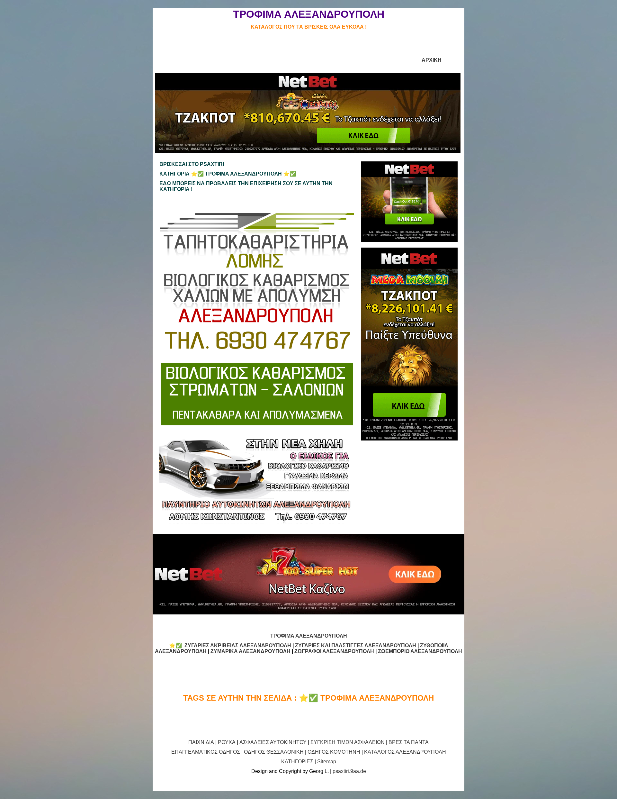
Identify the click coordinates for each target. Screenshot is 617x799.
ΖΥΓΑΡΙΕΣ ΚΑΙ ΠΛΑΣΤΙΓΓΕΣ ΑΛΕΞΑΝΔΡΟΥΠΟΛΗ (355, 645)
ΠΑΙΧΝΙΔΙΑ (201, 742)
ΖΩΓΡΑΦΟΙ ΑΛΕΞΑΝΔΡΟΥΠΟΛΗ (334, 651)
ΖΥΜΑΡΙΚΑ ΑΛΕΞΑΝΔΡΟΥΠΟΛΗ (250, 651)
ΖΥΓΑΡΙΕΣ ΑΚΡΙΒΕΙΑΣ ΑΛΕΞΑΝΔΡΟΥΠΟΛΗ (237, 645)
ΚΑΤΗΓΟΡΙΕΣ (297, 761)
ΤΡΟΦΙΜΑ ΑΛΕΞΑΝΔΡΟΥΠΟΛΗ (308, 636)
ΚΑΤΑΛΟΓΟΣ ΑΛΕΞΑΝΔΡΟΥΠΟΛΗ (405, 752)
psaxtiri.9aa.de (349, 771)
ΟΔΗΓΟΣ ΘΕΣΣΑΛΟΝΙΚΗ (274, 752)
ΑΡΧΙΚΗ (432, 60)
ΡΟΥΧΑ (227, 742)
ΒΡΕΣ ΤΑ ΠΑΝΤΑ (409, 742)
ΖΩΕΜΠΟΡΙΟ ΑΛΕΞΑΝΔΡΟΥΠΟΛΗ (420, 651)
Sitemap (326, 761)
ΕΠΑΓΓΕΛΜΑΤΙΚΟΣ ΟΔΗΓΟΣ (205, 752)
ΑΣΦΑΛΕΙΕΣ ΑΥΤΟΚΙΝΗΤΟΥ (273, 742)
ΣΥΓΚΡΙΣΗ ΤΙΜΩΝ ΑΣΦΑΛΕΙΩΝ (347, 742)
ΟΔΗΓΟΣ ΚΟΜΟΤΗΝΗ (334, 752)
